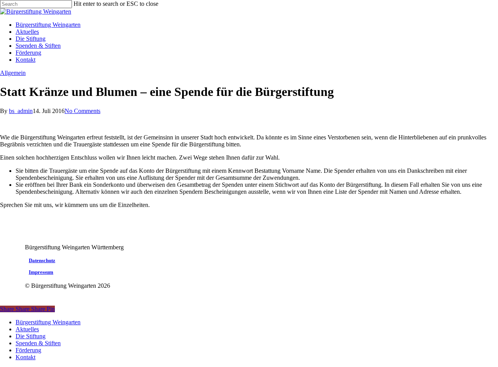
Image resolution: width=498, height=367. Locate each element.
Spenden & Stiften (38, 343)
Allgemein (13, 73)
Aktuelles (27, 329)
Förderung (28, 350)
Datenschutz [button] (42, 260)
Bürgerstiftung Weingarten (48, 322)
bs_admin (21, 111)
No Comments (82, 111)
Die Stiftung (31, 336)
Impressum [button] (41, 272)
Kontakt (25, 357)
